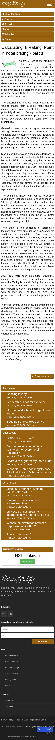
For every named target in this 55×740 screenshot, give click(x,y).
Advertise (9, 34)
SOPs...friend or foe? (20, 440)
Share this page (12, 14)
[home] (14, 3)
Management (10, 680)
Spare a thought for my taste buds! (29, 462)
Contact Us (9, 39)
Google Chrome (35, 726)
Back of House (11, 661)
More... (8, 686)
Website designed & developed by (23, 736)
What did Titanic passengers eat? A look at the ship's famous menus (29, 472)
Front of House (11, 655)
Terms (17, 720)
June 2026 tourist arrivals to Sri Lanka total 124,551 (27, 492)
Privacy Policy (7, 720)
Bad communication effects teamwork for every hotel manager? (24, 451)
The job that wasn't (19, 536)
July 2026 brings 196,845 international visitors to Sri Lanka (28, 514)
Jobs (6, 29)
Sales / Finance (11, 673)
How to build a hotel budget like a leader (28, 413)
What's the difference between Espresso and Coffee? (26, 526)
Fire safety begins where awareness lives (23, 503)
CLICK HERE (27, 561)
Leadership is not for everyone (26, 404)
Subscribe (9, 24)
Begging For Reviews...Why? (25, 423)
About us (8, 19)
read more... (7, 595)
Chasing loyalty (20, 395)
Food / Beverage (12, 667)
